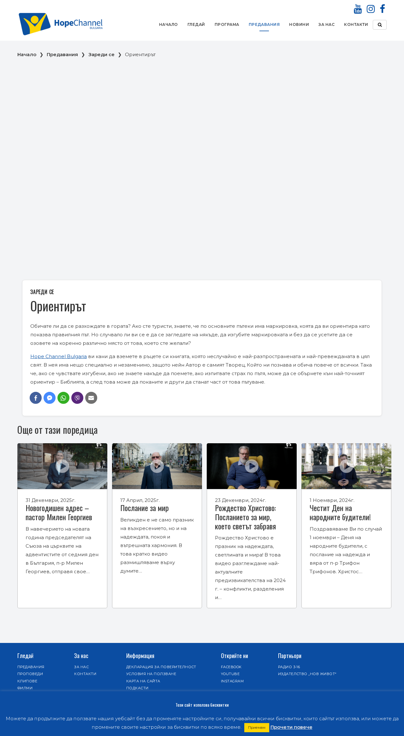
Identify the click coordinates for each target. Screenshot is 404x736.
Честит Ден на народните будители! (340, 512)
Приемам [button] (256, 727)
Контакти (356, 24)
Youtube (230, 674)
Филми (25, 688)
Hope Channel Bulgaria (58, 356)
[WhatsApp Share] (63, 398)
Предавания (264, 24)
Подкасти (137, 688)
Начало (168, 24)
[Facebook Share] (36, 398)
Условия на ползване (151, 674)
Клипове (27, 681)
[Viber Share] (77, 398)
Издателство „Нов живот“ (307, 674)
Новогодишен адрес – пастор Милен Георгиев (59, 512)
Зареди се (101, 54)
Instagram (232, 681)
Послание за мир (144, 507)
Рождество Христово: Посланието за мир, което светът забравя (245, 517)
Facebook (231, 667)
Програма (227, 24)
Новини (299, 24)
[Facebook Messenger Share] (50, 398)
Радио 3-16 (289, 667)
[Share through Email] (91, 398)
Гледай (196, 24)
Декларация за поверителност (161, 667)
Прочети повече (291, 727)
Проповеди (30, 674)
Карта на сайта (143, 681)
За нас (326, 24)
